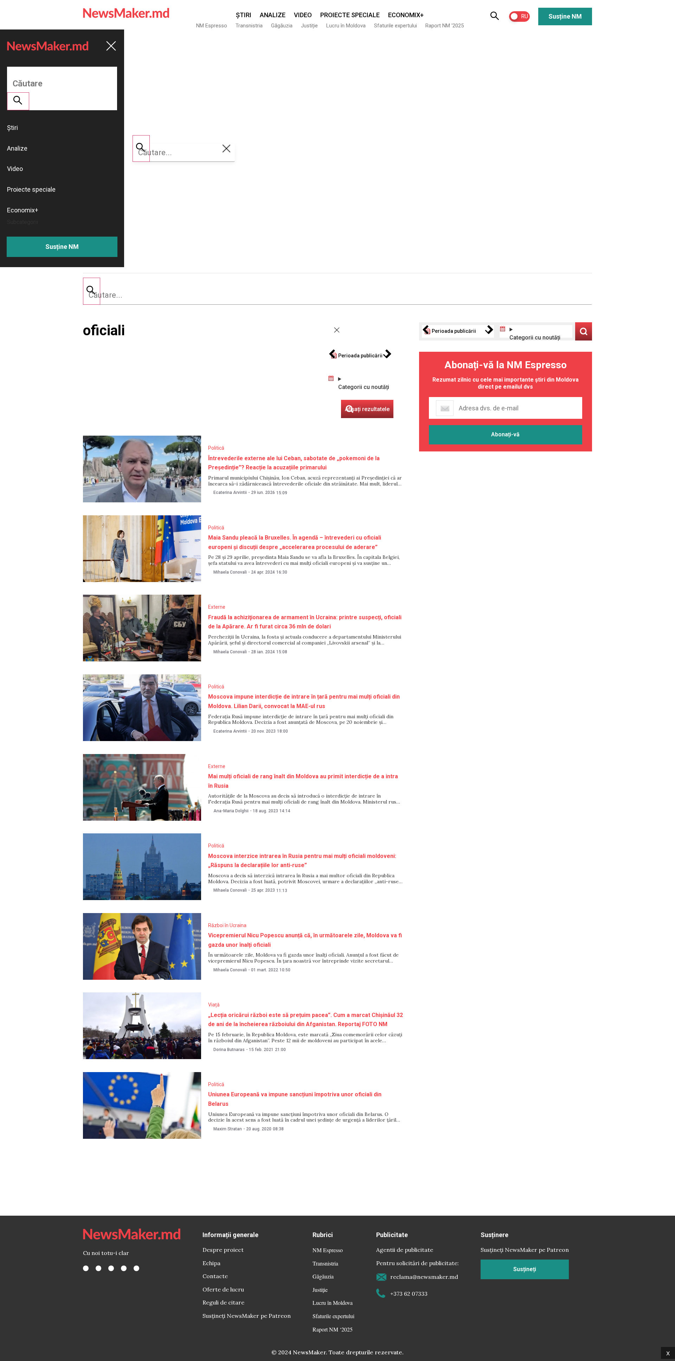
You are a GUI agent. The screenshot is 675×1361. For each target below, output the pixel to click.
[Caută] (91, 291)
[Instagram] (111, 1268)
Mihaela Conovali (230, 572)
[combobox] (337, 295)
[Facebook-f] (86, 1268)
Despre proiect (223, 1249)
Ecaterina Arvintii (230, 492)
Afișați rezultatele (583, 331)
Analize (272, 15)
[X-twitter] (98, 1268)
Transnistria (249, 25)
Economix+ (406, 15)
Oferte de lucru (223, 1289)
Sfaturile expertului (395, 25)
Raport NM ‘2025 (444, 25)
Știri (243, 15)
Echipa (211, 1263)
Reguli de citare (223, 1302)
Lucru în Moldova (346, 25)
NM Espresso (211, 25)
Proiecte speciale (350, 15)
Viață (214, 1004)
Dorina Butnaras (229, 1049)
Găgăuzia (281, 25)
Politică (216, 448)
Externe (216, 607)
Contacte (215, 1276)
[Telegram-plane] (136, 1268)
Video (303, 15)
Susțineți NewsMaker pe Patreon (246, 1315)
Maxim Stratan (227, 1129)
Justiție (309, 25)
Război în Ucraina (227, 925)
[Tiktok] (124, 1268)
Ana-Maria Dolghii (231, 810)
